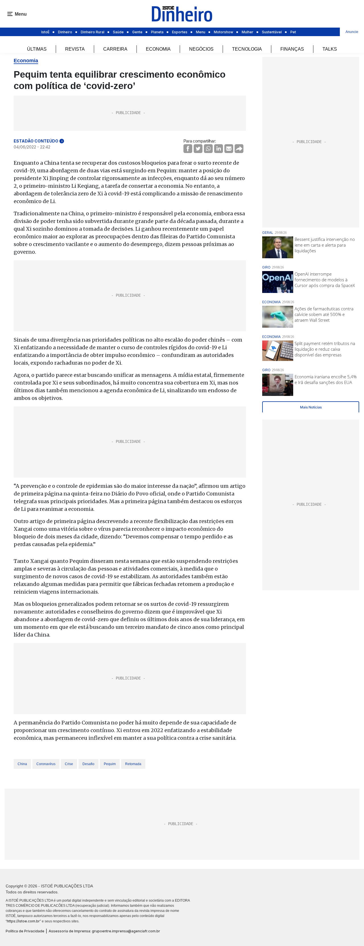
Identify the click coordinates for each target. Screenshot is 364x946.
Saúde (118, 32)
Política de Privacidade (25, 931)
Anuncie (352, 32)
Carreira (115, 49)
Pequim (110, 764)
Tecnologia (247, 49)
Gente (137, 32)
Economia (158, 49)
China (22, 764)
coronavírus (45, 764)
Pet (293, 32)
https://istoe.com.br (23, 921)
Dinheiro (65, 32)
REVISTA (75, 49)
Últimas (37, 49)
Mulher (247, 32)
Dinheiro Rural (92, 32)
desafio (88, 764)
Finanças (292, 49)
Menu (200, 32)
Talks (329, 49)
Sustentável (272, 32)
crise (69, 764)
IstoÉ (45, 32)
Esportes (179, 32)
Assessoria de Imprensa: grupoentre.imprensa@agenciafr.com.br (104, 931)
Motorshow (223, 32)
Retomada (133, 764)
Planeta (157, 32)
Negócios (201, 49)
